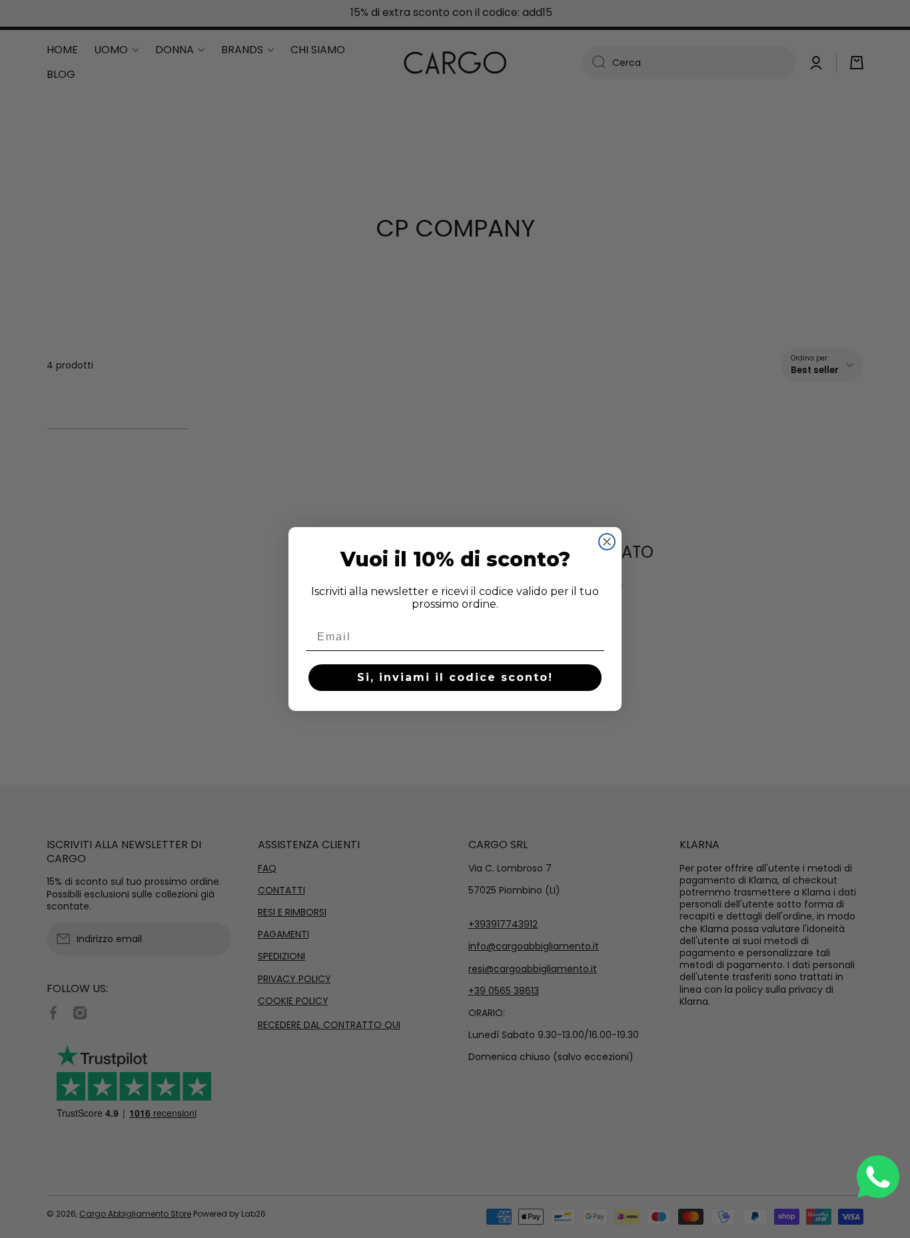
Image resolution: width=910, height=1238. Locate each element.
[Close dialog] (607, 542)
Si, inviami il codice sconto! (455, 677)
